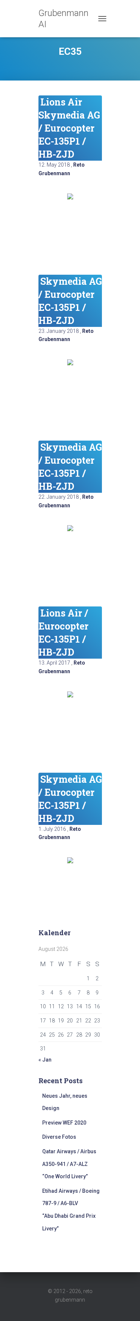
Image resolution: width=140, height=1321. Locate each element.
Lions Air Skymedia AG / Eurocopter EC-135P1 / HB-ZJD (69, 128)
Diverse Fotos (59, 1137)
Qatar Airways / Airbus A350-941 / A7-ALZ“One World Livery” (69, 1163)
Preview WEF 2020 (64, 1123)
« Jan (45, 1060)
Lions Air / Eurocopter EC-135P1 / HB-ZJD (63, 632)
